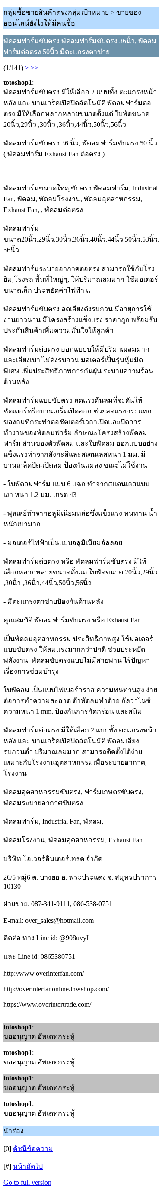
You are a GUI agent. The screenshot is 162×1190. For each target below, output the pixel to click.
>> (34, 67)
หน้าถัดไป (28, 1166)
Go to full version (27, 1182)
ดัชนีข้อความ (33, 1148)
